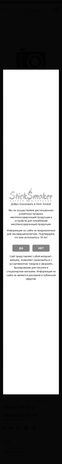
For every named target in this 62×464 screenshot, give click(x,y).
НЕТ (41, 248)
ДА (21, 248)
